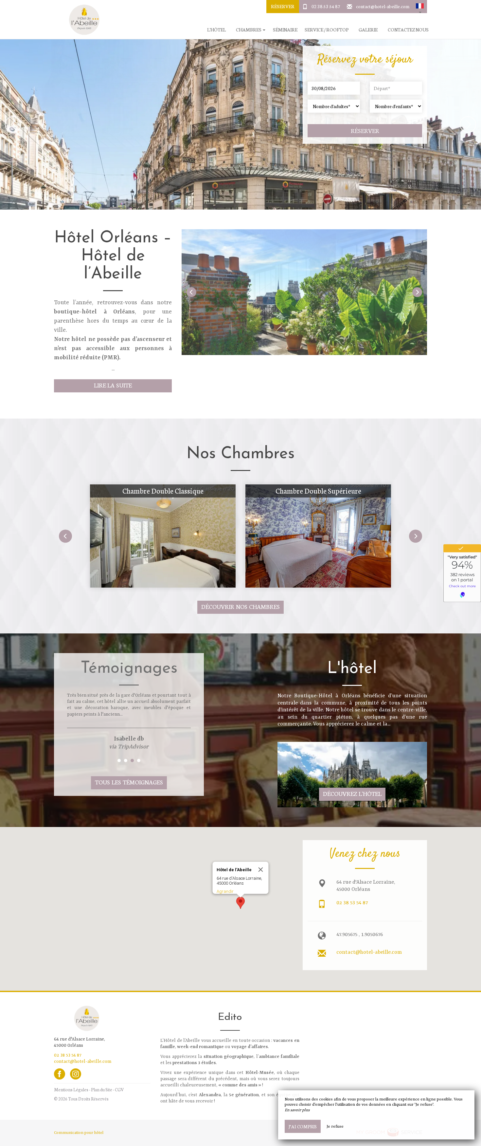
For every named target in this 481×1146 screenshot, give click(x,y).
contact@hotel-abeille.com (382, 6)
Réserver (282, 6)
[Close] (261, 869)
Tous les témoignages (129, 782)
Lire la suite (113, 385)
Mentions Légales (71, 1089)
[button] (420, 6)
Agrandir (225, 891)
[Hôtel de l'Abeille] (81, 19)
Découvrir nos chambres (240, 606)
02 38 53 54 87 (326, 6)
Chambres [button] (249, 30)
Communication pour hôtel (78, 1133)
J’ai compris (303, 1126)
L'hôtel (216, 30)
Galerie (368, 30)
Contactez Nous (408, 30)
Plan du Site (101, 1089)
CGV (119, 1089)
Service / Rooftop (326, 30)
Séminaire (285, 30)
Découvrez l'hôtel (352, 793)
